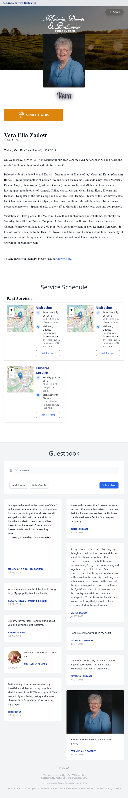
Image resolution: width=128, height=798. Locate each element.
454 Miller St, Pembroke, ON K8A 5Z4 (51, 405)
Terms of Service (73, 777)
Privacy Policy (54, 777)
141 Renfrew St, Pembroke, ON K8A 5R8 (51, 343)
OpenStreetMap (67, 783)
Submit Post (109, 485)
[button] (20, 315)
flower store (64, 258)
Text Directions (48, 353)
